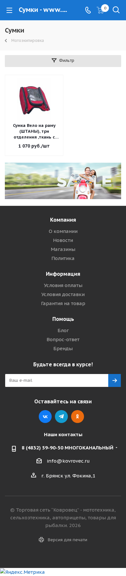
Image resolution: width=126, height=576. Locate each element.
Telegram (61, 416)
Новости (63, 240)
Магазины (63, 249)
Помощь (63, 319)
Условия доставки (63, 294)
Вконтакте (45, 416)
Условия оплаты (63, 285)
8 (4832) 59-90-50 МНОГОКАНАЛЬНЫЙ (67, 448)
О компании (63, 231)
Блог (63, 330)
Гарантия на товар (63, 303)
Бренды (63, 348)
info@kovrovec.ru (68, 461)
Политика (63, 258)
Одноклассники (77, 416)
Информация (63, 274)
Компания (63, 219)
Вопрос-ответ (63, 339)
